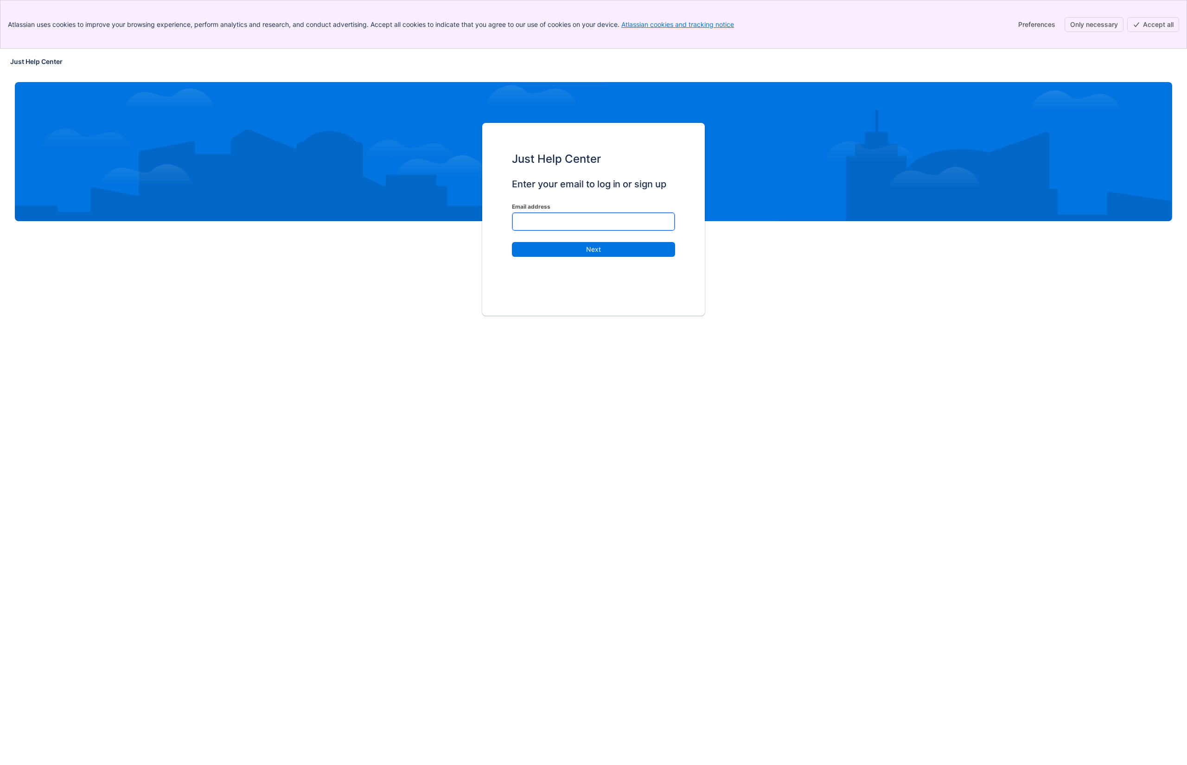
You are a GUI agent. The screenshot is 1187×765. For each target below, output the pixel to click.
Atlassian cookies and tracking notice (677, 24)
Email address (531, 206)
